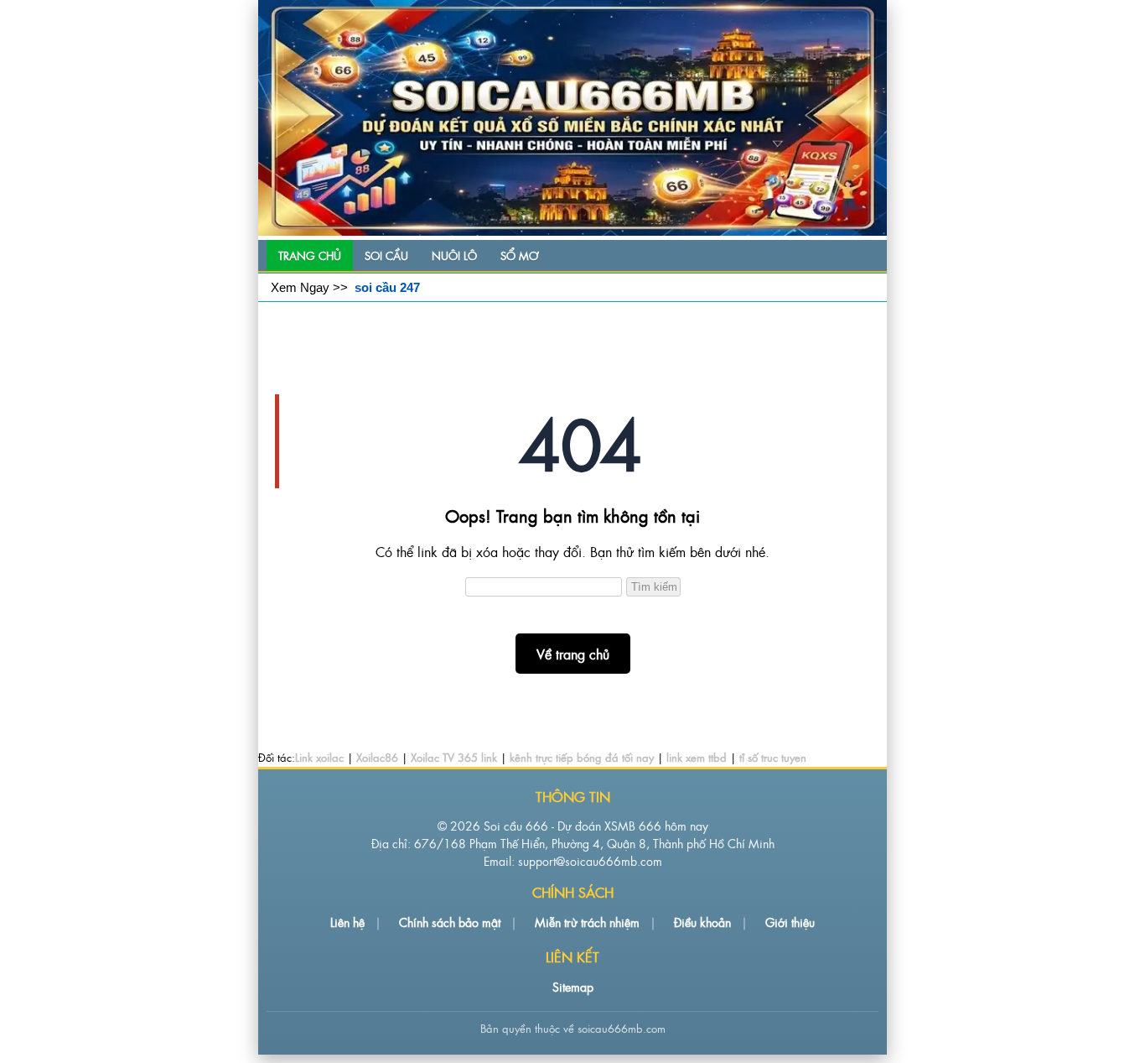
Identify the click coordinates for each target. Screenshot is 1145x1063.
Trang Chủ (309, 255)
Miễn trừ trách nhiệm (587, 921)
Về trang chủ (572, 654)
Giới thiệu (790, 921)
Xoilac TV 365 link (454, 757)
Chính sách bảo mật (449, 921)
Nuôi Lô (454, 255)
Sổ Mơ (519, 255)
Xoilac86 (377, 757)
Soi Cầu (386, 255)
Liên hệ (347, 921)
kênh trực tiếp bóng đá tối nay (582, 757)
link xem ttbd (696, 757)
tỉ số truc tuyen (772, 757)
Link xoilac (319, 757)
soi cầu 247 (387, 287)
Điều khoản (702, 921)
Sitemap (572, 986)
